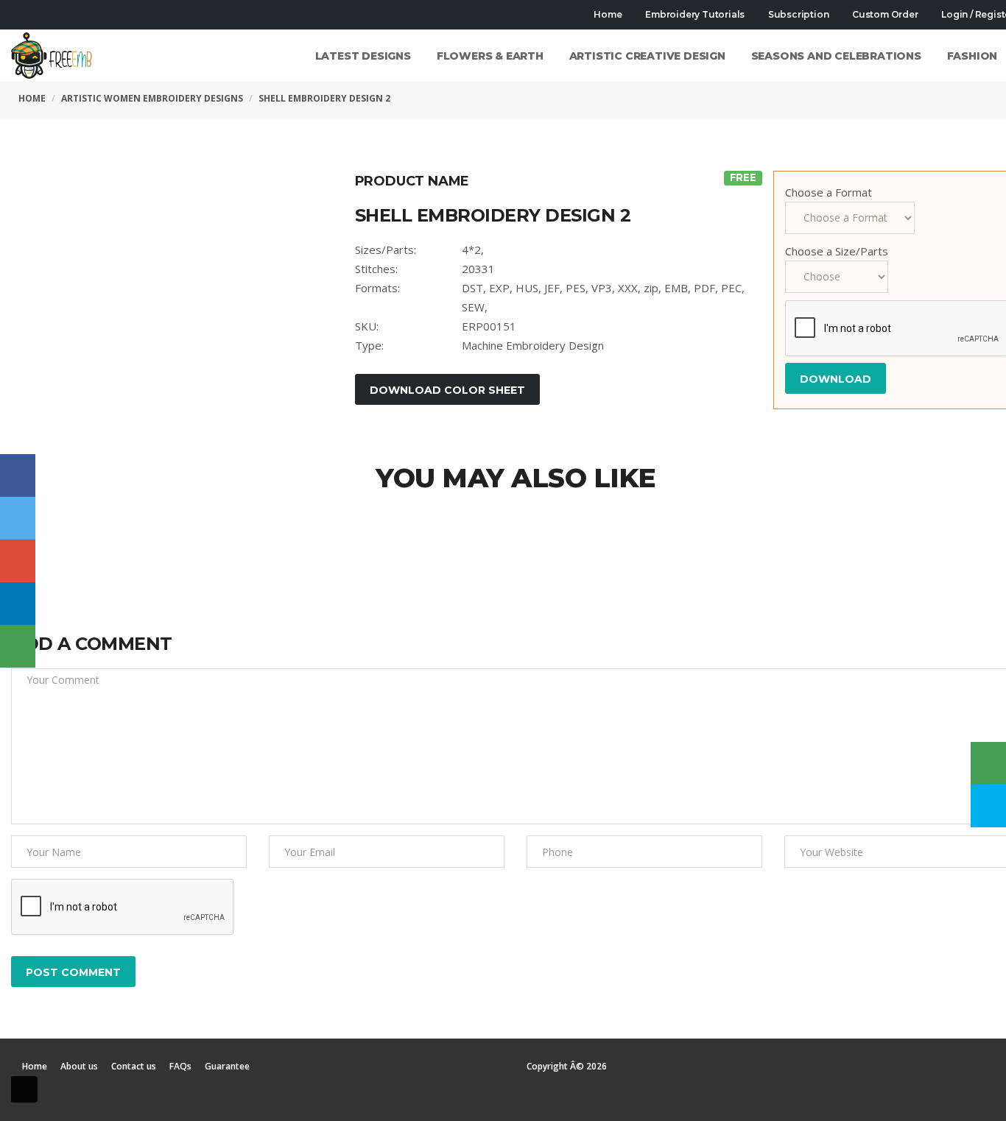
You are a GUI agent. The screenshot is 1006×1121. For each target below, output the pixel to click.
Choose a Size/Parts (836, 251)
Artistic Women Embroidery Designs (152, 98)
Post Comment (73, 972)
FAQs (180, 1066)
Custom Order (884, 14)
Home (607, 14)
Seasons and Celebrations (836, 56)
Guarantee (227, 1066)
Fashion (972, 56)
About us (79, 1066)
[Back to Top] (24, 1089)
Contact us (133, 1066)
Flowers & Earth (490, 56)
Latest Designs (363, 56)
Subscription (797, 14)
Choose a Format (828, 192)
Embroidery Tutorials (694, 14)
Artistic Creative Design (647, 56)
